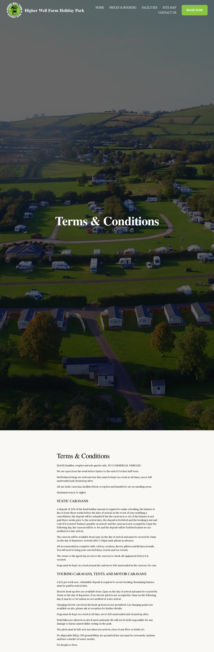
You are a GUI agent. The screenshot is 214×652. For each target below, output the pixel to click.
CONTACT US (167, 13)
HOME (100, 7)
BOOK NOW (194, 10)
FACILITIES (149, 7)
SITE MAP (169, 7)
